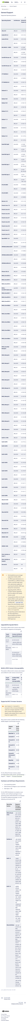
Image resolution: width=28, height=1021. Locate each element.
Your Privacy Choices (5, 1015)
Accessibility (3, 1019)
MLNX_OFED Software (17, 2)
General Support (13, 6)
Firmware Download (17, 776)
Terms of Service (4, 1017)
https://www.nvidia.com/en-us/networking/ (13, 774)
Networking (12, 2)
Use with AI (5, 9)
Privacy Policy (4, 1014)
